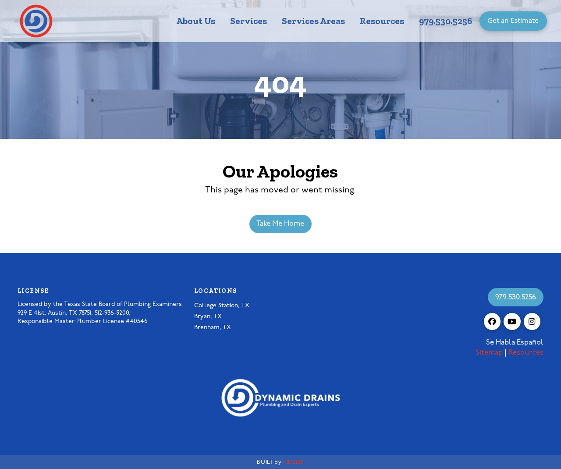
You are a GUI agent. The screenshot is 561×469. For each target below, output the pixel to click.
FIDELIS (293, 462)
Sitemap (489, 352)
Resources (525, 352)
